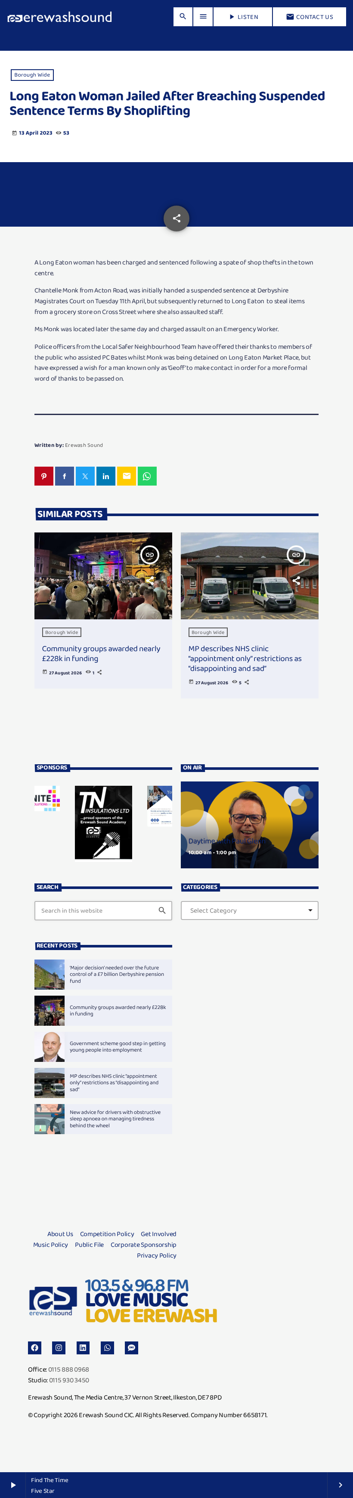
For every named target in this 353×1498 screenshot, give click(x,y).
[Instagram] (58, 1348)
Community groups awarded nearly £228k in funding (101, 653)
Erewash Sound (84, 445)
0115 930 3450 (69, 1380)
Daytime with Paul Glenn (227, 841)
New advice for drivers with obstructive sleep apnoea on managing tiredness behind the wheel (115, 1119)
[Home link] (59, 17)
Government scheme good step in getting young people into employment (118, 1047)
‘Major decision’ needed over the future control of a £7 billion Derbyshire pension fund (117, 975)
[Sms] (131, 1348)
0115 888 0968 (68, 1369)
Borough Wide (32, 75)
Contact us (309, 17)
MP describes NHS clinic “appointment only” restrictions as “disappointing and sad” (245, 658)
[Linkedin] (83, 1348)
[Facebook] (34, 1348)
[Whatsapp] (107, 1348)
